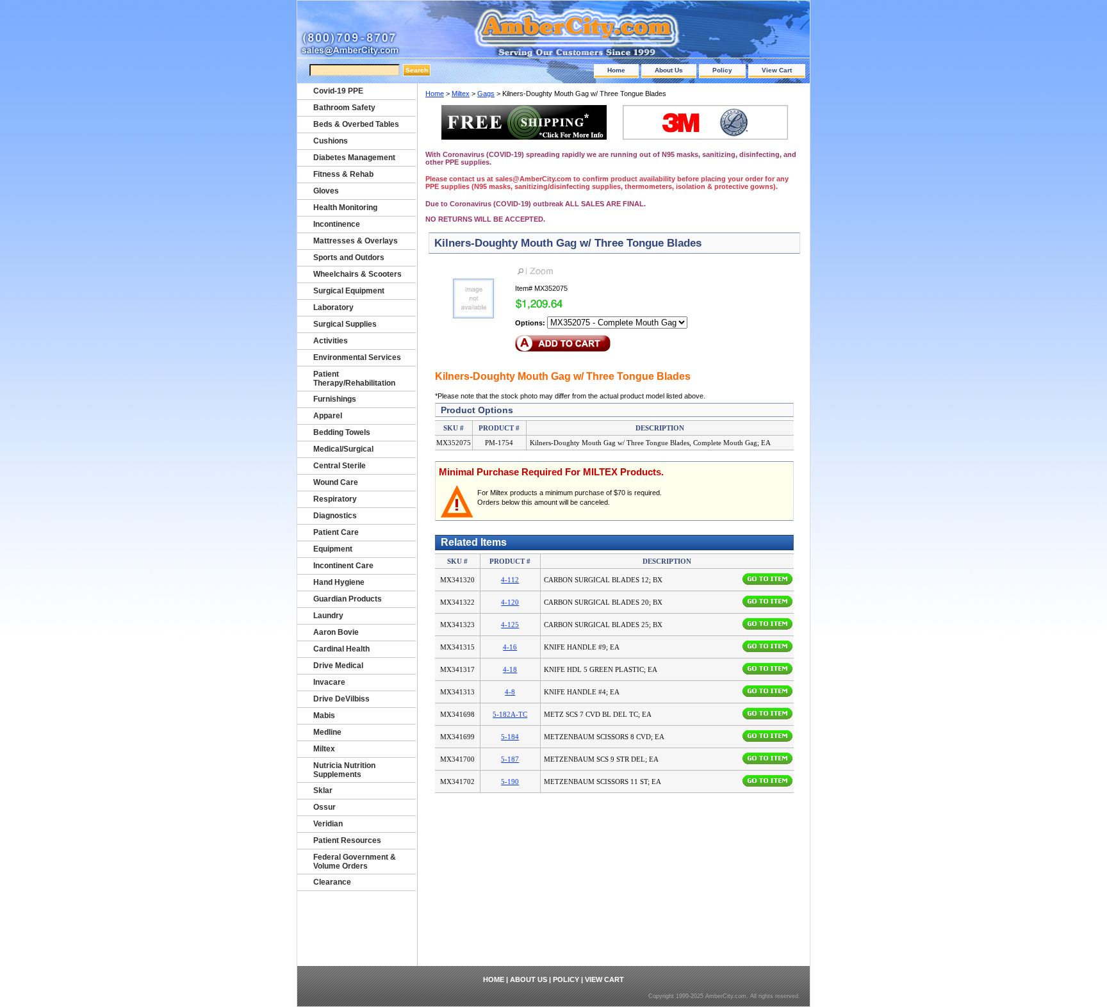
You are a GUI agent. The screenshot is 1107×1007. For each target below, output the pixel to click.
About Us (669, 70)
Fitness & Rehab (343, 174)
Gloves (326, 190)
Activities (330, 340)
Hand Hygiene (339, 582)
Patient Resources (347, 840)
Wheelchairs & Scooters (357, 274)
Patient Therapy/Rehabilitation (354, 379)
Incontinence (336, 224)
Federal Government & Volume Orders (354, 862)
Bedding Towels (341, 432)
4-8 (510, 692)
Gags (486, 93)
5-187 (510, 759)
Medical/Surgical (343, 449)
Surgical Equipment (348, 290)
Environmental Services (357, 357)
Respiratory (335, 499)
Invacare (329, 682)
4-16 (510, 647)
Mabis (324, 715)
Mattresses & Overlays (355, 240)
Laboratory (333, 307)
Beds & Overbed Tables (356, 124)
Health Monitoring (345, 207)
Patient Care (336, 532)
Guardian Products (347, 598)
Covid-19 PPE (338, 90)
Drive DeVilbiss (341, 698)
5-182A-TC (510, 714)
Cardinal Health (341, 648)
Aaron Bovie (336, 632)
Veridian (328, 823)
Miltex (461, 93)
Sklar (322, 790)
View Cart (777, 70)
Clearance (332, 882)
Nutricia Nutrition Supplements (344, 770)
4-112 (510, 580)
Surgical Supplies (345, 324)
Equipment (332, 548)
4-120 (510, 602)
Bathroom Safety (344, 107)
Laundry (328, 615)
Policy (722, 70)
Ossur (324, 807)
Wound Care (335, 482)
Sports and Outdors (348, 257)
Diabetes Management (354, 157)
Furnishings (334, 399)
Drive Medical (338, 665)
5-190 (510, 781)
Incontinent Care (343, 565)
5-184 (510, 737)
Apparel (327, 415)
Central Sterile (339, 465)
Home (616, 70)
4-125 (510, 624)
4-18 (510, 669)
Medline (327, 732)
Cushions (330, 140)
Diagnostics (335, 515)
